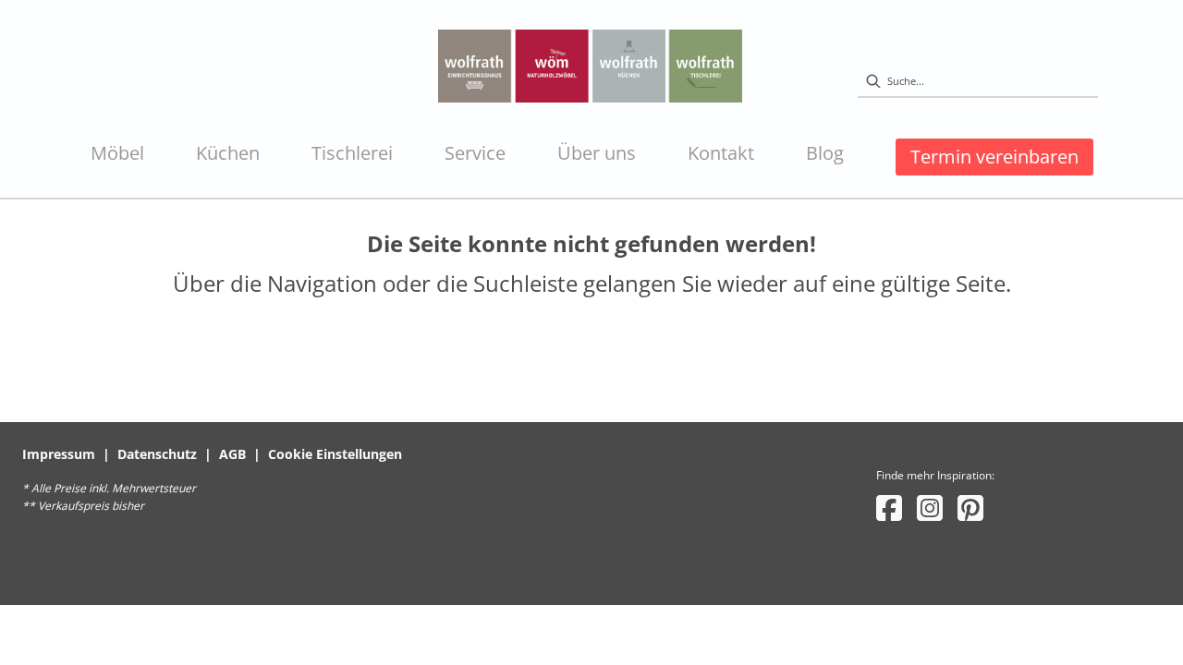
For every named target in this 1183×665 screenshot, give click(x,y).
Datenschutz (157, 454)
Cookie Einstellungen (335, 454)
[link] (117, 153)
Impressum (58, 454)
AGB (232, 454)
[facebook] (889, 507)
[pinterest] (970, 507)
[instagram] (930, 507)
